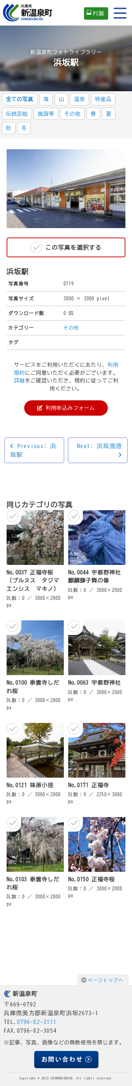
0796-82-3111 (36, 1022)
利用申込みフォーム (69, 408)
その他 (72, 113)
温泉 (79, 99)
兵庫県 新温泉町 (28, 13)
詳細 (19, 380)
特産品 (103, 99)
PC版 (98, 13)
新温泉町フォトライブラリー (66, 52)
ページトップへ (106, 980)
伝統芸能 (17, 113)
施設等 (46, 113)
